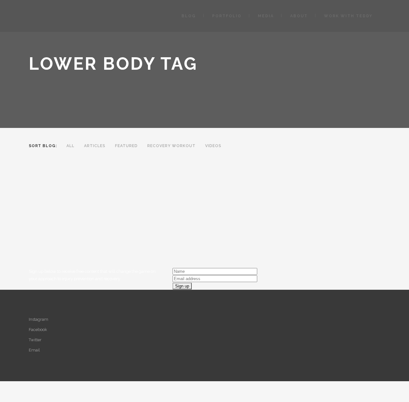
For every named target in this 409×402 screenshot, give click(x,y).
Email (34, 350)
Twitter (35, 339)
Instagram (38, 319)
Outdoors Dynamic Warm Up (79, 235)
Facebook (38, 329)
